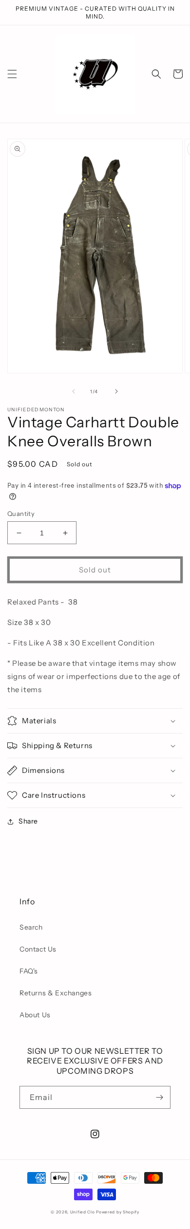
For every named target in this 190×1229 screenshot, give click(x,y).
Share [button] (28, 821)
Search (31, 927)
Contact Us (38, 949)
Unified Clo (82, 1212)
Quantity (21, 513)
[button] (12, 74)
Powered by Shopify (117, 1212)
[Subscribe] (159, 1097)
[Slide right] (116, 391)
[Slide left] (73, 391)
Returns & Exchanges (55, 993)
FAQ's (28, 971)
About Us (35, 1014)
